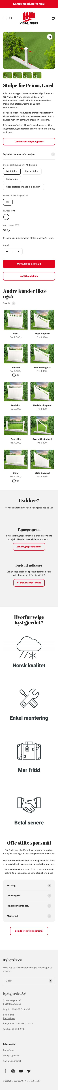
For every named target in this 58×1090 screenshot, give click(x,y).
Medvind (15, 405)
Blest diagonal (42, 333)
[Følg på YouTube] (21, 1071)
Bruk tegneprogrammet (29, 546)
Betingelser (9, 1050)
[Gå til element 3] (27, 75)
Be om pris (8, 1014)
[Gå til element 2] (17, 75)
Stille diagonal (42, 473)
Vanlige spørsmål (12, 1061)
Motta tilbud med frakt (29, 264)
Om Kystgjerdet (11, 1055)
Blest (15, 333)
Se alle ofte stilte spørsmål (29, 931)
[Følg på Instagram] (13, 1071)
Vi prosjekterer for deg (29, 582)
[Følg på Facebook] (5, 1071)
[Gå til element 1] (7, 75)
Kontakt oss (9, 1018)
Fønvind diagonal (42, 367)
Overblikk (16, 439)
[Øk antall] (18, 251)
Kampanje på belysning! (29, 3)
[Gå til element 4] (37, 75)
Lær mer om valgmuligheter (29, 141)
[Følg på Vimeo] (29, 1071)
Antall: (6, 245)
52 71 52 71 (18, 1029)
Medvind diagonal (42, 405)
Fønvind (16, 367)
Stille (15, 473)
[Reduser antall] (7, 251)
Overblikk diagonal (42, 439)
